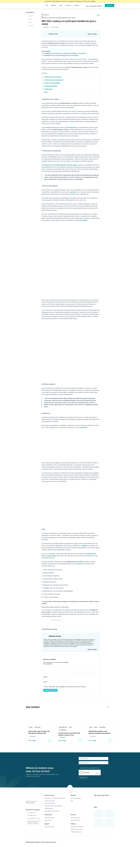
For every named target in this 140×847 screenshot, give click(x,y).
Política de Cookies (76, 832)
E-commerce (68, 5)
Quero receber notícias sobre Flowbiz (89, 768)
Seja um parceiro (75, 817)
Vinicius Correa (53, 34)
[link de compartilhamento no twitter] (99, 629)
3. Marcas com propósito (52, 83)
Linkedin (30, 19)
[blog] (31, 5)
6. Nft (45, 92)
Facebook (30, 15)
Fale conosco (109, 5)
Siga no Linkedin (92, 34)
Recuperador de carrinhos (52, 811)
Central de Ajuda (49, 826)
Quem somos (48, 820)
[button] (111, 707)
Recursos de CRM (49, 803)
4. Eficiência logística (51, 86)
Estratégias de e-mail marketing (53, 806)
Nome (45, 677)
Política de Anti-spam (76, 829)
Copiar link (30, 25)
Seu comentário (47, 664)
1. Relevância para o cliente (52, 77)
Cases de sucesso (50, 800)
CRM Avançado (49, 808)
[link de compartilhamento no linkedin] (95, 629)
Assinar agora (83, 777)
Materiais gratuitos (76, 798)
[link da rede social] (95, 799)
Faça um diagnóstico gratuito (94, 6)
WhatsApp (53, 5)
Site (72, 800)
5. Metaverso (48, 89)
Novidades (76, 5)
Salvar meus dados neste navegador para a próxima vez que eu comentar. (65, 686)
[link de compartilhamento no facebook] (91, 629)
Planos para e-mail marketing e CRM (55, 798)
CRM (47, 5)
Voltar (98, 15)
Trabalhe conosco (50, 817)
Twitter (29, 22)
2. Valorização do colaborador (53, 80)
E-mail (60, 5)
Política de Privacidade (77, 826)
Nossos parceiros (75, 820)
